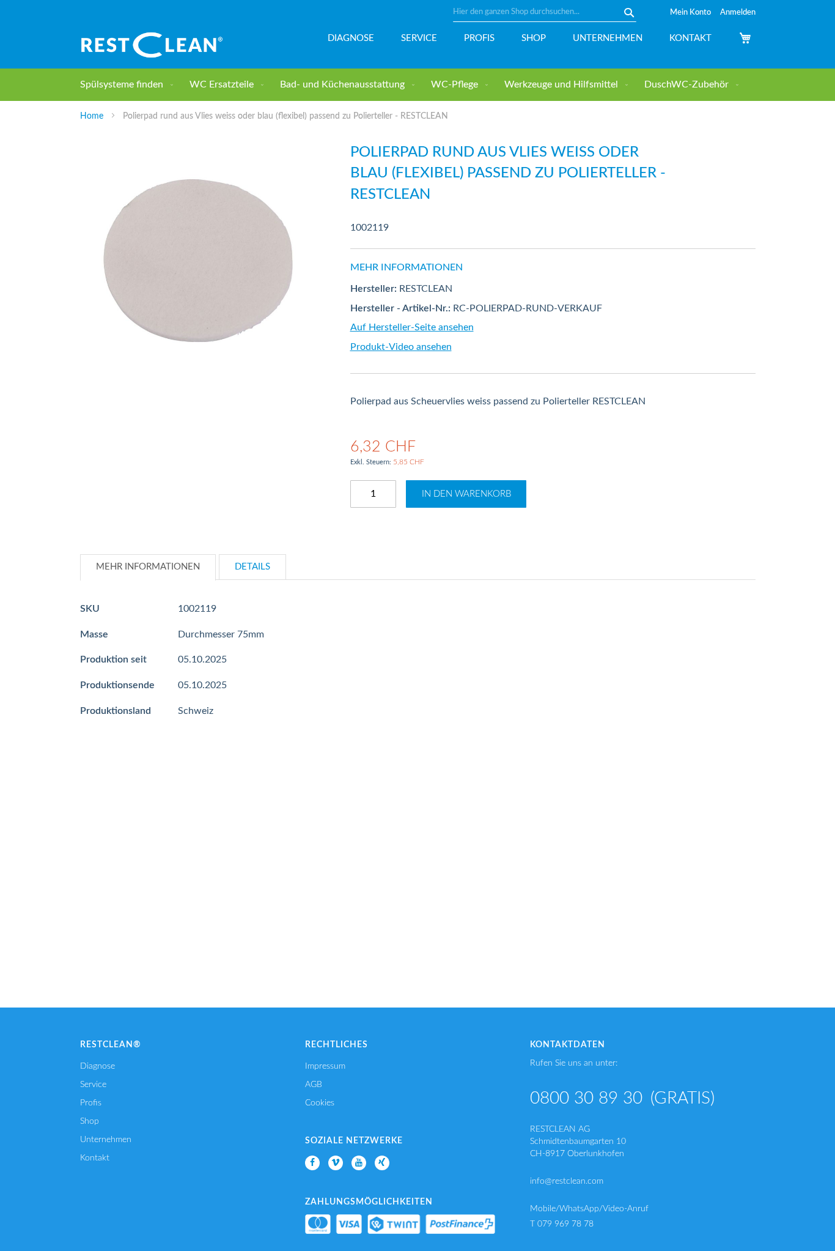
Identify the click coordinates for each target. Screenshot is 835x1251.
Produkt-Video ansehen (401, 347)
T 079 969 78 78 (562, 1224)
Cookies (319, 1103)
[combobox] (544, 12)
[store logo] (152, 45)
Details (252, 566)
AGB (313, 1084)
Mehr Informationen (148, 566)
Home (91, 116)
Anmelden (738, 13)
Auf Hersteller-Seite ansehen (412, 327)
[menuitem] (124, 85)
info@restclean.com (566, 1181)
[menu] (418, 85)
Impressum (325, 1066)
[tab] (148, 567)
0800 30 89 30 (586, 1098)
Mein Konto (690, 13)
